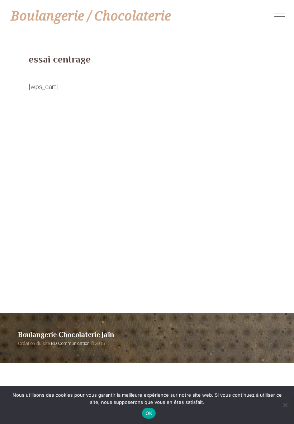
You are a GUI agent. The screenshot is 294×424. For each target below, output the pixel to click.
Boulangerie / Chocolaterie (91, 16)
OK (149, 413)
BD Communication (70, 343)
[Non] (285, 405)
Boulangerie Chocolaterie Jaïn (66, 334)
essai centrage (60, 59)
